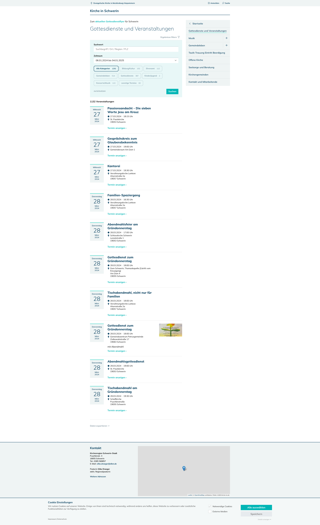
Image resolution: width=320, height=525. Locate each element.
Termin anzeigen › (117, 128)
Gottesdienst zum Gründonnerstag (120, 259)
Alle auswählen (256, 507)
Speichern (256, 513)
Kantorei (114, 166)
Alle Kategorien (106, 68)
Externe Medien (220, 511)
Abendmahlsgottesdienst (126, 361)
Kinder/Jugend (152, 76)
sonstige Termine (131, 83)
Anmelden (214, 3)
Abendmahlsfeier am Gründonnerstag (123, 226)
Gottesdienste (129, 76)
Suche (227, 3)
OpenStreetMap (199, 495)
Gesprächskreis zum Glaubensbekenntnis (122, 140)
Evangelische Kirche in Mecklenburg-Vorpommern (114, 3)
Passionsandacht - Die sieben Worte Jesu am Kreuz (129, 110)
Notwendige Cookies (222, 506)
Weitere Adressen (98, 476)
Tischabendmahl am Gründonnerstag (122, 390)
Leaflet (190, 495)
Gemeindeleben (105, 76)
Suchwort (98, 44)
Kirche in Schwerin (104, 11)
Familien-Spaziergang (124, 195)
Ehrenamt (153, 68)
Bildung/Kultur (131, 68)
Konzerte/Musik (105, 83)
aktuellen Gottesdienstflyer (109, 21)
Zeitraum (98, 56)
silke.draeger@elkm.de (107, 464)
